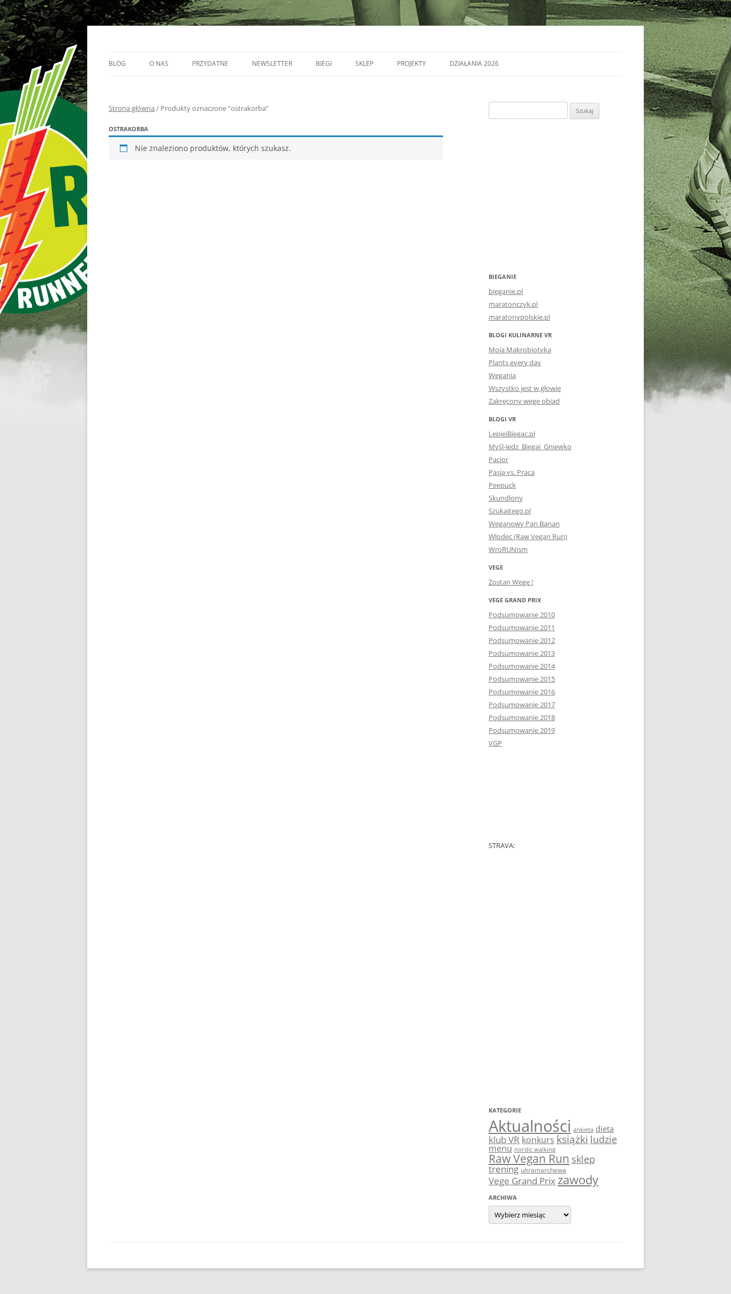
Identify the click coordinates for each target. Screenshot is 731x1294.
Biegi (324, 63)
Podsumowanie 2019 (522, 730)
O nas (159, 63)
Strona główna (132, 108)
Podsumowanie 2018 (522, 717)
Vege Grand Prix (522, 1181)
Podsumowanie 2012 (522, 640)
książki (572, 1139)
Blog (117, 63)
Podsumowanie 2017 (522, 704)
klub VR (504, 1139)
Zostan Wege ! (511, 582)
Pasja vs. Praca (512, 472)
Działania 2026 (474, 63)
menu (500, 1148)
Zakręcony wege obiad (524, 401)
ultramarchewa (543, 1170)
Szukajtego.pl (510, 511)
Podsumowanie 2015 (522, 679)
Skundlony (506, 498)
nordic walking (534, 1149)
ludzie (603, 1139)
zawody (578, 1179)
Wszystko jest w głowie (525, 388)
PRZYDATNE (210, 63)
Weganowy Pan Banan (524, 523)
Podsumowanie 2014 (522, 666)
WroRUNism (508, 549)
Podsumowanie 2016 (522, 692)
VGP (495, 743)
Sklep (364, 63)
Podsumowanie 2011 (522, 627)
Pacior (498, 459)
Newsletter (272, 63)
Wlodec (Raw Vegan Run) (528, 536)
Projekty (411, 63)
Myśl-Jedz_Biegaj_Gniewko (530, 446)
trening (504, 1168)
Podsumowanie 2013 (522, 653)
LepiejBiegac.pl (512, 433)
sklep (583, 1159)
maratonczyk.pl (513, 304)
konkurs (538, 1140)
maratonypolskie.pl (519, 317)
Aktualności (530, 1126)
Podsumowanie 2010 (522, 614)
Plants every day (515, 362)
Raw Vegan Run (529, 1158)
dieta (605, 1128)
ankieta (583, 1129)
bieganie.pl (506, 291)
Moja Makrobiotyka (520, 349)
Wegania (502, 375)
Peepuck (502, 485)
